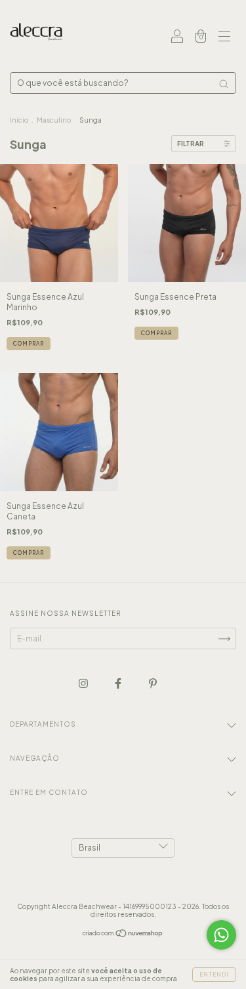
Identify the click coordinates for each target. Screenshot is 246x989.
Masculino (54, 120)
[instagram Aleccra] (84, 683)
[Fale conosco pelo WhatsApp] (221, 935)
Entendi (214, 974)
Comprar (28, 343)
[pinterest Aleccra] (153, 683)
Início (19, 120)
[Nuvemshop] (123, 935)
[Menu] (224, 38)
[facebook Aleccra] (118, 683)
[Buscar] (224, 84)
